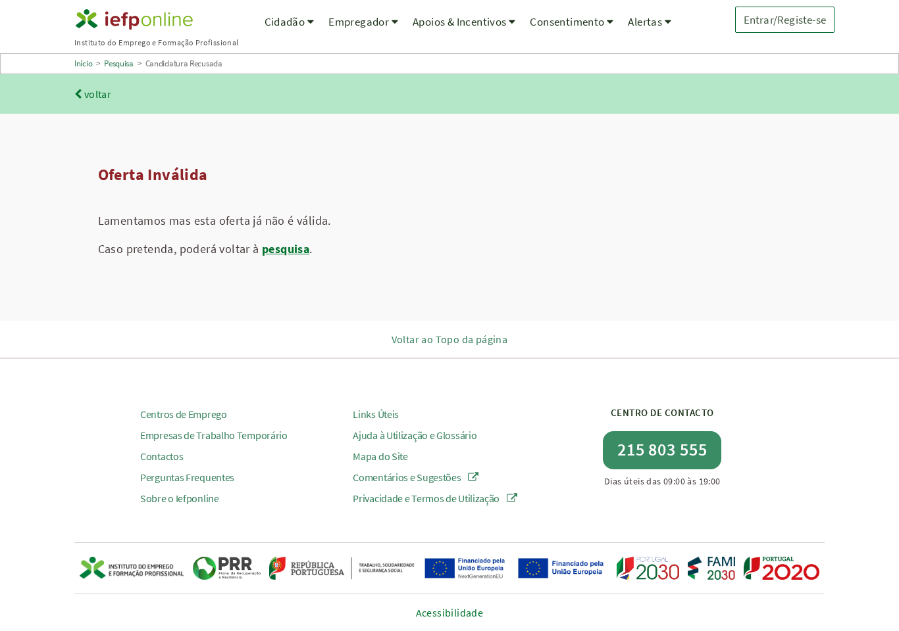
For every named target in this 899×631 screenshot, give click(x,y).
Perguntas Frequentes (187, 477)
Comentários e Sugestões (408, 477)
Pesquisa (119, 63)
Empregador (359, 21)
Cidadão (286, 21)
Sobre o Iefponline (179, 498)
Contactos (161, 456)
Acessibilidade (450, 612)
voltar (96, 94)
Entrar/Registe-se (785, 19)
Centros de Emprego (183, 414)
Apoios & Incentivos (461, 21)
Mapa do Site (380, 456)
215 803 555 (662, 449)
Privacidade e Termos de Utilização (427, 498)
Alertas (646, 21)
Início (83, 63)
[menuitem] (289, 30)
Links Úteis (376, 414)
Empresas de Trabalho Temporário (214, 435)
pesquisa (285, 248)
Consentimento (568, 21)
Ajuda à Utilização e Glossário (414, 435)
